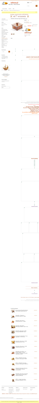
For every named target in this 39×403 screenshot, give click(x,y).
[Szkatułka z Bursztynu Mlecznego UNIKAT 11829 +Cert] (13, 326)
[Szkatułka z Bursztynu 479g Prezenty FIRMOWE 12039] (13, 332)
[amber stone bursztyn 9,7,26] (19, 15)
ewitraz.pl (25, 396)
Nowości (3, 46)
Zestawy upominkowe (4, 29)
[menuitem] (5, 8)
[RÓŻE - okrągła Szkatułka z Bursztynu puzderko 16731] (13, 380)
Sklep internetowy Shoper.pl (19, 398)
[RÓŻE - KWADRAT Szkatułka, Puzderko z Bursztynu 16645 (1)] (13, 364)
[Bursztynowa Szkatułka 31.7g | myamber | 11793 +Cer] (13, 337)
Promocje (3, 47)
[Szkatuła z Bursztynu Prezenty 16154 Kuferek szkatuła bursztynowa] (13, 369)
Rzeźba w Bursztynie (4, 45)
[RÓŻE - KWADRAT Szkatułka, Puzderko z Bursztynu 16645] (13, 359)
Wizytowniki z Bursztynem (5, 32)
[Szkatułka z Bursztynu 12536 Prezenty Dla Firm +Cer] (13, 347)
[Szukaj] (36, 6)
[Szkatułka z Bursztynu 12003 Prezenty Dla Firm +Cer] (13, 342)
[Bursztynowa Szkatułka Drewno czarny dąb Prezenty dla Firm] (13, 311)
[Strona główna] (11, 3)
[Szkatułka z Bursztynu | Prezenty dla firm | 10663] (13, 321)
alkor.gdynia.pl (22, 396)
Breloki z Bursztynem (4, 33)
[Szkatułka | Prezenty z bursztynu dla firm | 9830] (13, 316)
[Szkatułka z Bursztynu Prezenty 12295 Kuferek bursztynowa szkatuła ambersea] (13, 374)
